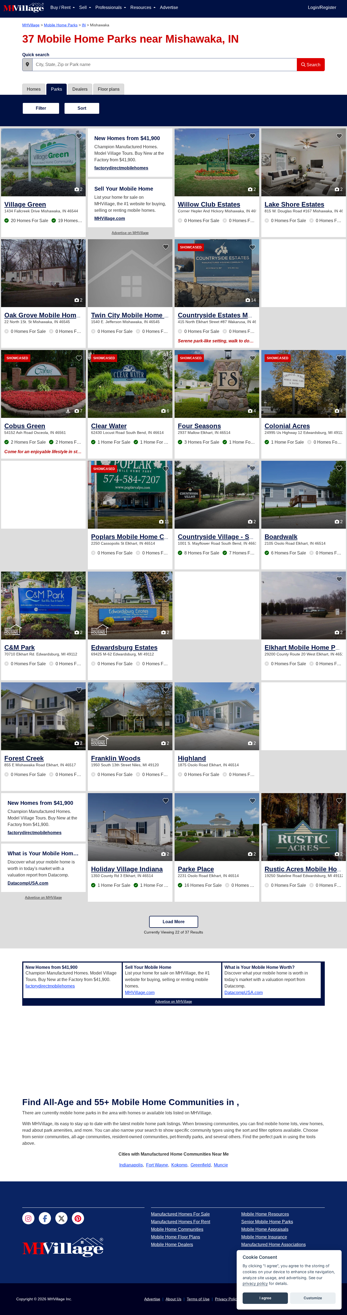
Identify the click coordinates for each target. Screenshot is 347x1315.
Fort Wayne (157, 1165)
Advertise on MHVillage (130, 233)
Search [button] (313, 64)
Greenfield (201, 1165)
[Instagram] (28, 1218)
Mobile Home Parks (61, 25)
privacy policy (255, 1283)
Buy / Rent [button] (61, 7)
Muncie (221, 1165)
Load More (174, 921)
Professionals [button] (109, 7)
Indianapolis (131, 1165)
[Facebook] (45, 1218)
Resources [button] (141, 7)
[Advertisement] (303, 273)
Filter (41, 108)
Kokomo (179, 1165)
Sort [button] (82, 108)
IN (84, 25)
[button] (27, 64)
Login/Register (322, 7)
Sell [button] (83, 7)
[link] (25, 204)
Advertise (169, 7)
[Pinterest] (78, 1218)
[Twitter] (61, 1218)
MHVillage (31, 25)
